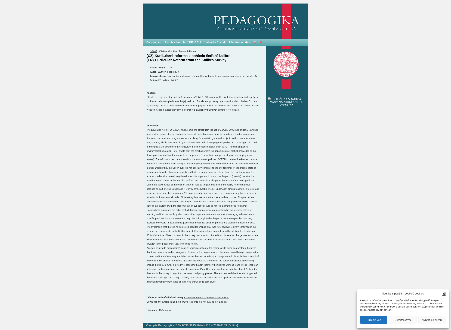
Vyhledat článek (215, 42)
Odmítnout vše (403, 319)
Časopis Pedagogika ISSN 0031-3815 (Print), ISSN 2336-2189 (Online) (192, 325)
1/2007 (153, 51)
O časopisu (154, 42)
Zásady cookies (239, 42)
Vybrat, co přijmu (432, 319)
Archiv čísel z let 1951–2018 (183, 42)
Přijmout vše (374, 319)
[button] (444, 293)
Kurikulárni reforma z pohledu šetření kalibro (206, 297)
